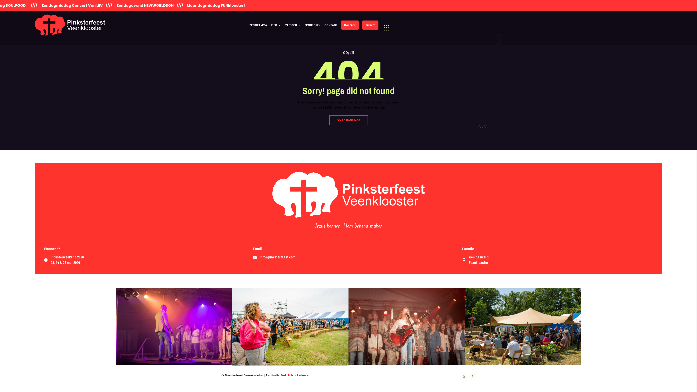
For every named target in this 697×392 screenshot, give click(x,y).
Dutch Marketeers (295, 375)
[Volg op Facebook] (472, 376)
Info (274, 25)
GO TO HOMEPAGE (348, 120)
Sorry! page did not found (348, 91)
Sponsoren (312, 25)
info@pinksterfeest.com (277, 257)
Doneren (350, 25)
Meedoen (291, 25)
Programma (258, 25)
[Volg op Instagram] (464, 376)
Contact (330, 25)
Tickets (370, 25)
